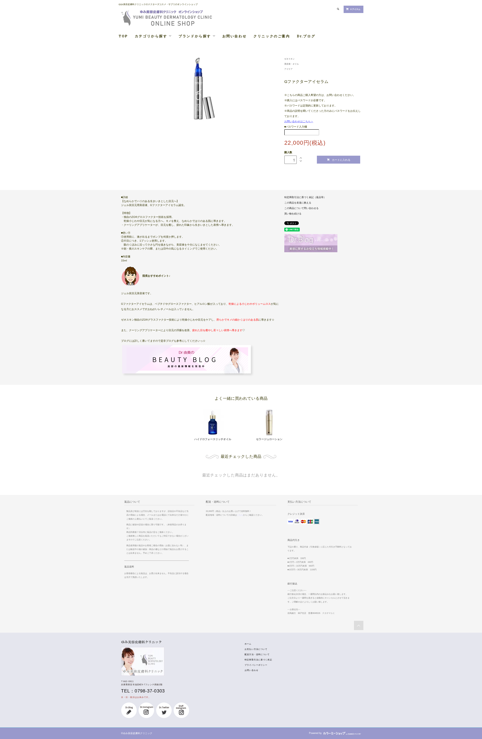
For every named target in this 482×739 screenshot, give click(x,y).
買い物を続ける (292, 213)
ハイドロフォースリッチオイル (212, 439)
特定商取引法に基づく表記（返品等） (305, 197)
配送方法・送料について (257, 654)
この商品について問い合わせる (301, 208)
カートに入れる (341, 160)
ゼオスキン (289, 59)
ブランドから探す (195, 36)
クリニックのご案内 (271, 36)
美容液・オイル (291, 64)
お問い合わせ (234, 36)
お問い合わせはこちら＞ (298, 121)
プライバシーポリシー (256, 665)
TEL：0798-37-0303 (143, 690)
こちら (240, 515)
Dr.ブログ (306, 36)
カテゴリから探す (152, 36)
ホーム (248, 644)
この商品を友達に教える (297, 202)
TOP (123, 36)
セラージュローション (269, 439)
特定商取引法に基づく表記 (258, 660)
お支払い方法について (256, 649)
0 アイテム (355, 9)
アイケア (288, 69)
